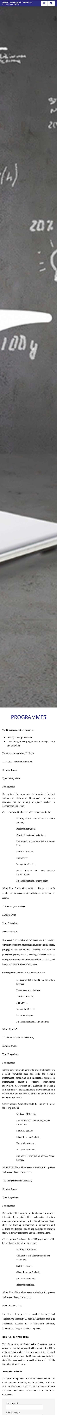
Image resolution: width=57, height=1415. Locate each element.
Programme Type (13, 1412)
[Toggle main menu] (44, 3)
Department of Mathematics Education (17, 3)
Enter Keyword (12, 1403)
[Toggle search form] (51, 3)
